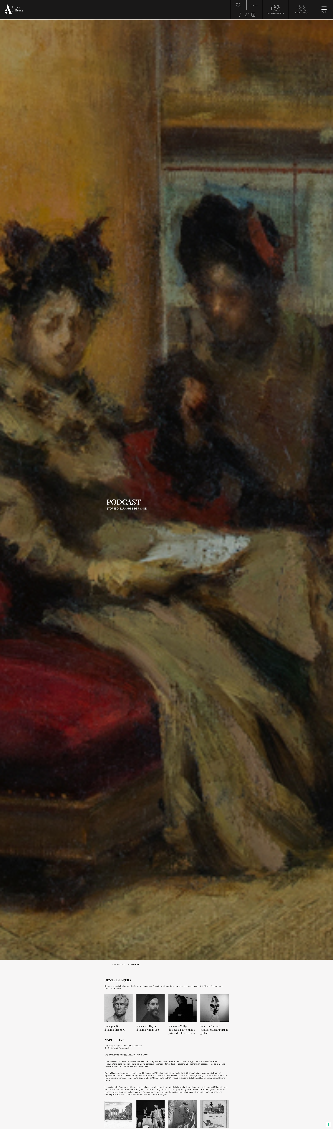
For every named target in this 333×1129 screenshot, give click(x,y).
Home (114, 965)
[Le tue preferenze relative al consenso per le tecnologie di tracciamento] (328, 1124)
